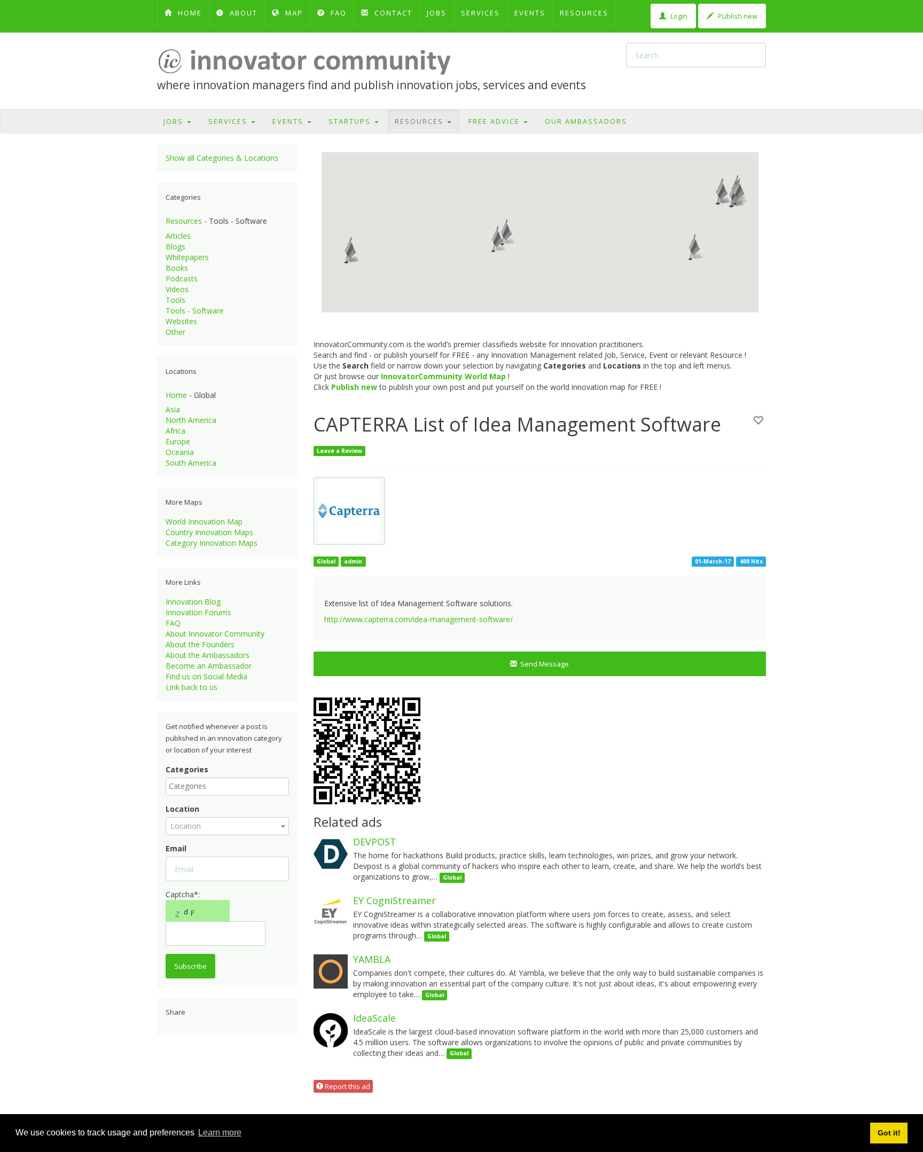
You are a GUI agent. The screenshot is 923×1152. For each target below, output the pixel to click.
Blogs (175, 246)
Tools (175, 300)
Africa (175, 431)
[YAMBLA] (331, 971)
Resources (584, 13)
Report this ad (346, 1086)
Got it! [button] (889, 1133)
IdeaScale (374, 1018)
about (242, 13)
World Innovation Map (204, 521)
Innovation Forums (198, 612)
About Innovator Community (215, 634)
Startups (350, 121)
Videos (177, 289)
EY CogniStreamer (394, 900)
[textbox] (230, 786)
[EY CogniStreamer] (331, 912)
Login (678, 16)
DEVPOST (374, 841)
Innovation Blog (193, 602)
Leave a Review (339, 450)
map (293, 13)
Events (529, 13)
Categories (187, 769)
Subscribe (190, 966)
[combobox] (227, 787)
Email (176, 848)
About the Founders (200, 644)
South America (191, 463)
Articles (178, 236)
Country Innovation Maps (209, 532)
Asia (173, 409)
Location (182, 809)
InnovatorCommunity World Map (443, 376)
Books (177, 268)
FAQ (337, 13)
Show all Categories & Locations (222, 158)
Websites (181, 321)
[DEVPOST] (331, 853)
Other (175, 332)
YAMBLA (371, 959)
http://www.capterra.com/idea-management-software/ (418, 619)
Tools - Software (195, 310)
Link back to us (191, 687)
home (188, 13)
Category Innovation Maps (211, 543)
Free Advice (495, 121)
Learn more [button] (219, 1132)
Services (480, 13)
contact (392, 13)
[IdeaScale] (331, 1029)
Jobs (437, 13)
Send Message (543, 664)
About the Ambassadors (207, 655)
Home (176, 395)
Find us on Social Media (206, 676)
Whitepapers (187, 257)
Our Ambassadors (586, 121)
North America (191, 420)
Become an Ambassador (209, 666)
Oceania (180, 452)
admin (353, 561)
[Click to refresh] (198, 910)
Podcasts (182, 278)
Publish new (736, 16)
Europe (178, 441)
